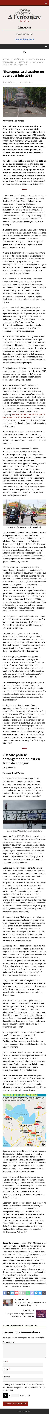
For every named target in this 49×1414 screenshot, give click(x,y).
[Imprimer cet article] (24, 1293)
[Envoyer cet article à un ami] (20, 1293)
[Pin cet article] (16, 1293)
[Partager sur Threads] (44, 1293)
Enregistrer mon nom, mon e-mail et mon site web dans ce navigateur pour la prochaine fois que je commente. (24, 1387)
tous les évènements (24, 39)
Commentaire (8, 1342)
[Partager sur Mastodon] (32, 1293)
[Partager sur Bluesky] (40, 1293)
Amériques (19, 59)
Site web (6, 1376)
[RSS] (24, 52)
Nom (5, 1361)
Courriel (6, 1369)
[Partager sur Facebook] (5, 1293)
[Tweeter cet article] (8, 1293)
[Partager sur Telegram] (36, 1293)
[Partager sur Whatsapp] (28, 1293)
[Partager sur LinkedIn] (12, 1293)
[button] (45, 3)
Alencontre (23, 82)
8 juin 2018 (9, 82)
